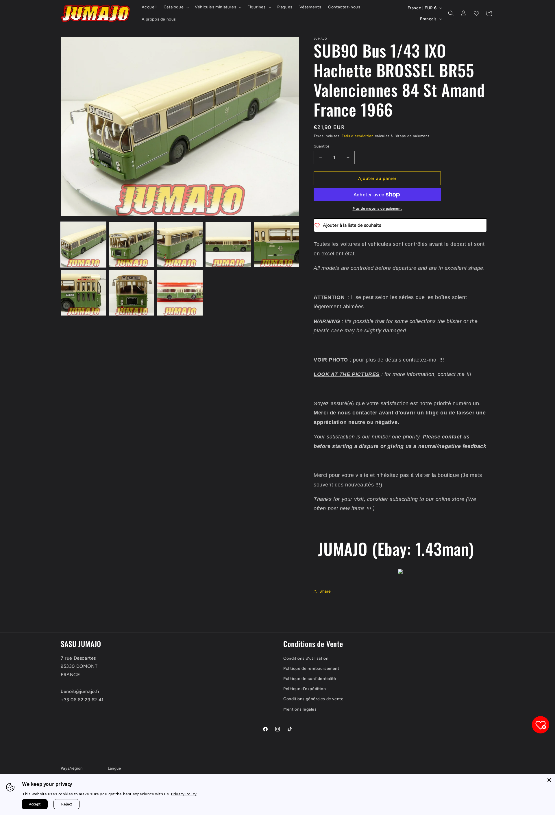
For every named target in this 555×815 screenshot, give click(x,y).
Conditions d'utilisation (305, 658)
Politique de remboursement (311, 668)
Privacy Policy (184, 793)
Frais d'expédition (358, 136)
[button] (175, 7)
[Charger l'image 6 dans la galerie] (83, 293)
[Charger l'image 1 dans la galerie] (83, 244)
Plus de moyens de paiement (377, 208)
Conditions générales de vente (313, 698)
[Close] (549, 780)
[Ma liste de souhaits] (476, 13)
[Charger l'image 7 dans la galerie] (131, 293)
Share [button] (325, 591)
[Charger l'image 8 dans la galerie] (180, 293)
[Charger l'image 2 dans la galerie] (131, 244)
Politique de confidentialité (309, 678)
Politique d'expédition (304, 688)
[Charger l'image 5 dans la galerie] (276, 244)
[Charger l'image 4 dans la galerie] (228, 244)
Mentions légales (300, 709)
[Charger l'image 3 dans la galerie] (180, 244)
